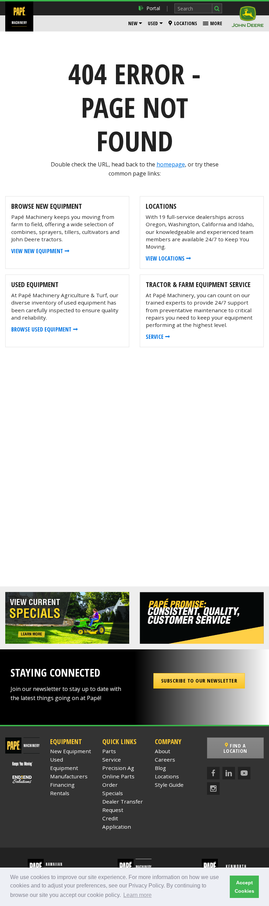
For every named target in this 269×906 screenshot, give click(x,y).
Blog (160, 767)
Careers (165, 759)
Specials (112, 793)
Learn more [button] (137, 895)
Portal (153, 8)
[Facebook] (213, 773)
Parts (109, 751)
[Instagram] (213, 788)
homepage (171, 164)
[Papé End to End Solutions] (22, 779)
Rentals (59, 793)
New (132, 23)
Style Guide (169, 784)
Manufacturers (69, 776)
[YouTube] (244, 773)
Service (111, 759)
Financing (62, 784)
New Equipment (70, 751)
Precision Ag (118, 767)
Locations (185, 23)
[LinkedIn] (228, 773)
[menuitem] (135, 23)
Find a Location (235, 748)
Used (153, 23)
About (162, 751)
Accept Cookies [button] (244, 887)
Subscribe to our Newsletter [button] (199, 680)
